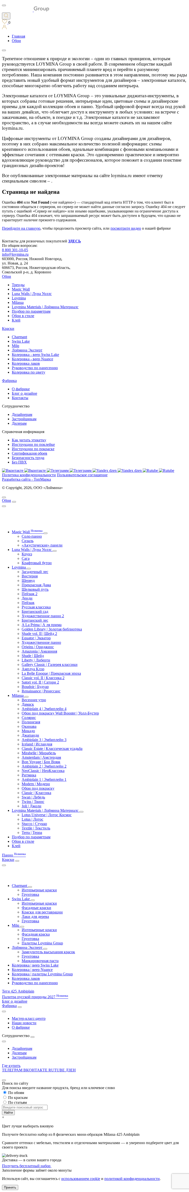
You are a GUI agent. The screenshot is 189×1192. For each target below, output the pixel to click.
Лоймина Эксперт (27, 350)
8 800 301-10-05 (15, 250)
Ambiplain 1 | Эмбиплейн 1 (44, 779)
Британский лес (35, 620)
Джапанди (30, 735)
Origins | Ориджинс (38, 647)
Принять (10, 1187)
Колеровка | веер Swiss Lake (35, 965)
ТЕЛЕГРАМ (12, 1070)
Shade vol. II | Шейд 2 (39, 633)
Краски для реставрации (42, 912)
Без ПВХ (19, 462)
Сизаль (27, 541)
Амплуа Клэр (33, 669)
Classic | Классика (36, 793)
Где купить (11, 1066)
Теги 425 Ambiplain (18, 991)
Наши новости (24, 1023)
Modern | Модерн (36, 784)
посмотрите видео (125, 228)
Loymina (19, 298)
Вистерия (30, 576)
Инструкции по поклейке (33, 444)
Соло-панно (32, 536)
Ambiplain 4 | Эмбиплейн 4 (44, 709)
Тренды (18, 285)
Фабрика (9, 381)
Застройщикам (24, 419)
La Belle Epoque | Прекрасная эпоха (51, 673)
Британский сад (35, 611)
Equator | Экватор (36, 638)
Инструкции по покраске (33, 449)
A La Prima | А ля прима (42, 625)
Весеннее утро (34, 700)
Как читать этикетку (29, 440)
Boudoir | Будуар (35, 687)
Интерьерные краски (39, 890)
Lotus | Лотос (32, 819)
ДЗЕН (71, 1070)
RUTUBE (57, 1070)
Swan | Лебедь (33, 797)
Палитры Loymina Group (42, 943)
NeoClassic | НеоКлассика (43, 771)
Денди (27, 598)
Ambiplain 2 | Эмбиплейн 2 (44, 766)
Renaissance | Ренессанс (41, 691)
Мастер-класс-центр (29, 1018)
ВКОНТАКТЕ (35, 1070)
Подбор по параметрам (31, 311)
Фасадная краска (36, 934)
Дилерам (19, 423)
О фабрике (21, 389)
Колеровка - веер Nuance (32, 359)
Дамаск (28, 704)
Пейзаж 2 (29, 594)
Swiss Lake (21, 341)
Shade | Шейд (33, 656)
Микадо (28, 731)
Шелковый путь (35, 589)
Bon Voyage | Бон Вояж (41, 762)
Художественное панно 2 (43, 616)
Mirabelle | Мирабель (39, 753)
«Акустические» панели (42, 545)
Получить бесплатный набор (26, 1166)
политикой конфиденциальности (132, 1179)
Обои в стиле (23, 316)
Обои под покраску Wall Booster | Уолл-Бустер (60, 713)
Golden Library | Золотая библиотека (52, 629)
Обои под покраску (38, 788)
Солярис (29, 717)
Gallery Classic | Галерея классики (50, 664)
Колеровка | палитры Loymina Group (42, 974)
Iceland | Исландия (37, 744)
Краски (8, 328)
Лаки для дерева (35, 916)
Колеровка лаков (26, 363)
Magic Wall (21, 289)
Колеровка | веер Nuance (32, 970)
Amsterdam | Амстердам (41, 757)
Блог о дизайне (24, 393)
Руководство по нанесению (35, 368)
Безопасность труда (28, 458)
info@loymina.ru (15, 254)
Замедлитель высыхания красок (48, 952)
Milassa (18, 302)
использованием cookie (80, 1179)
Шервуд (28, 580)
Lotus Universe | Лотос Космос (47, 815)
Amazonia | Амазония (39, 651)
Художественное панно (41, 642)
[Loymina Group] (25, 10)
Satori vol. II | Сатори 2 (40, 682)
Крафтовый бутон (37, 563)
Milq (15, 346)
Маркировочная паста (40, 961)
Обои (6, 276)
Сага (26, 558)
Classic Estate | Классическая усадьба (52, 748)
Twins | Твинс (33, 801)
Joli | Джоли (31, 806)
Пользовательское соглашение (82, 475)
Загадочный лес (35, 572)
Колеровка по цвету (28, 372)
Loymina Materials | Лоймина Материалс (45, 307)
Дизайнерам (22, 414)
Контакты (20, 398)
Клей (16, 320)
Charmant (19, 337)
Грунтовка (30, 894)
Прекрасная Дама (36, 585)
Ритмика (29, 775)
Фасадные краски (36, 908)
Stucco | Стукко (34, 824)
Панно (14, 855)
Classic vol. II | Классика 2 (43, 678)
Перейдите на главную (21, 228)
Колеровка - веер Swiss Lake (35, 354)
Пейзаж (28, 603)
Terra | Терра (32, 832)
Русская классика (36, 607)
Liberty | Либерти (36, 660)
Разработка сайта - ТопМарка (26, 479)
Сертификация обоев (29, 453)
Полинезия (31, 722)
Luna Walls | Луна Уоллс (32, 294)
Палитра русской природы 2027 (35, 997)
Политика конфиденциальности (29, 475)
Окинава (29, 726)
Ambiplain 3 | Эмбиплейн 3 (44, 740)
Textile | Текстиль (36, 828)
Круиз (27, 554)
